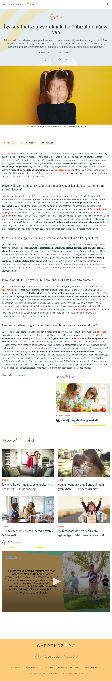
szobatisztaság (62, 170)
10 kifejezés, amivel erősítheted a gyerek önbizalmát (27, 533)
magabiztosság (28, 143)
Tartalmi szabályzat (92, 667)
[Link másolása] (66, 59)
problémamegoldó (82, 309)
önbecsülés (47, 143)
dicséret (77, 338)
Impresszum (15, 667)
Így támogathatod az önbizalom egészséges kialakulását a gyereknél (81, 533)
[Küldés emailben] (59, 59)
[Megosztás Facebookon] (45, 59)
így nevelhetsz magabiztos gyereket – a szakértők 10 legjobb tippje (27, 487)
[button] (56, 582)
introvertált (7, 290)
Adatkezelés (48, 667)
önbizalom (9, 143)
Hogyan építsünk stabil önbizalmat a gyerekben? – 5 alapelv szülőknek (81, 487)
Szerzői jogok (32, 667)
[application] (56, 581)
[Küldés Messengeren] (52, 59)
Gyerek (56, 16)
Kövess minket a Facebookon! (60, 657)
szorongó (101, 332)
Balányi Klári (44, 53)
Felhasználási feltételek (68, 667)
